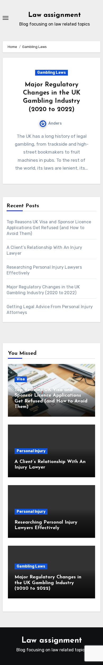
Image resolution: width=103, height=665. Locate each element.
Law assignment (54, 15)
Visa (21, 379)
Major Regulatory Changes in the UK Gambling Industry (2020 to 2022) (48, 583)
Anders (55, 123)
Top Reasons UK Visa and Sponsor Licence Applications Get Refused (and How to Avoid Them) (49, 227)
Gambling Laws (51, 72)
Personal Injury (31, 451)
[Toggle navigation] (5, 18)
